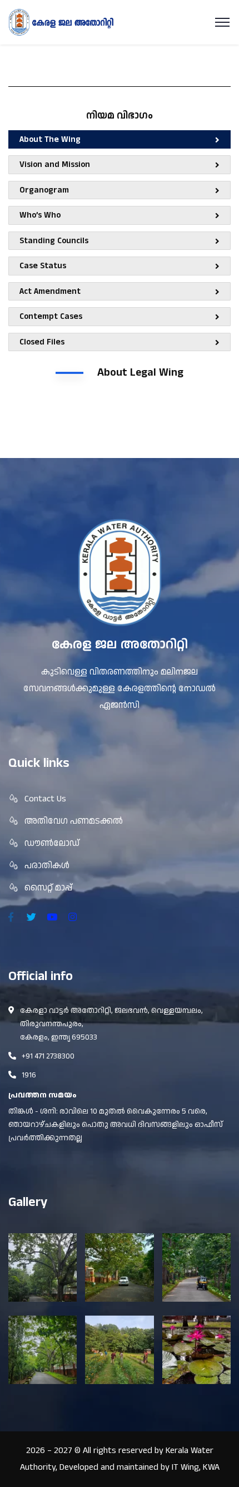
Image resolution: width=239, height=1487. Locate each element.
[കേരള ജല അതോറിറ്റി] (61, 22)
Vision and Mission (54, 164)
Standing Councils (53, 241)
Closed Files (41, 342)
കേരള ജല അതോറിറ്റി (120, 645)
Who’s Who (40, 215)
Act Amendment (50, 291)
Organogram (44, 190)
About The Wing (50, 139)
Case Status (42, 266)
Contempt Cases (50, 316)
